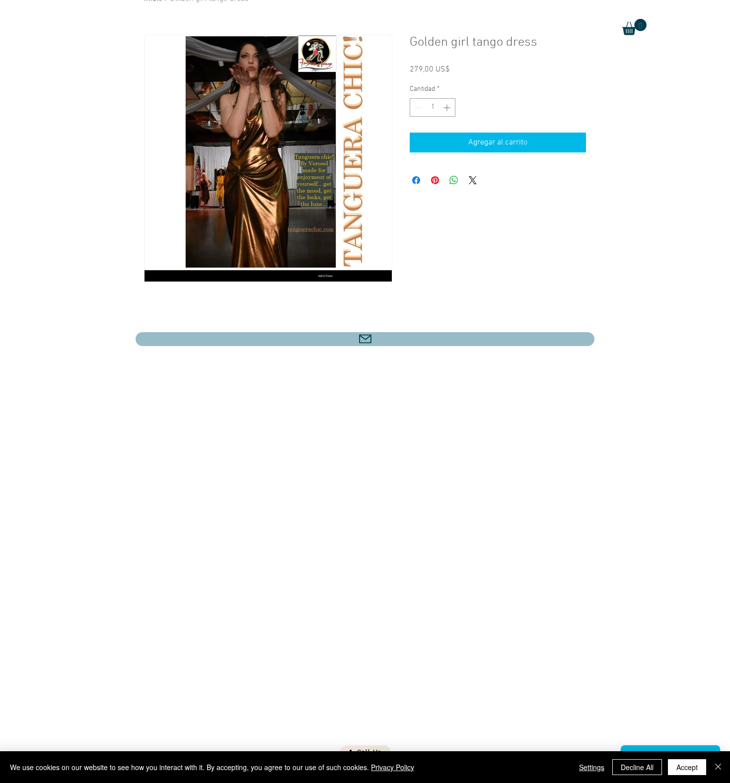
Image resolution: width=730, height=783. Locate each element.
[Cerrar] (718, 767)
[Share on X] (473, 180)
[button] (634, 27)
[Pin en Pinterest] (435, 180)
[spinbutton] (432, 107)
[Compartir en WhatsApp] (454, 180)
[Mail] (365, 339)
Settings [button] (591, 767)
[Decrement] (417, 107)
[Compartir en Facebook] (416, 180)
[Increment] (447, 107)
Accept (687, 767)
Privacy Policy (392, 767)
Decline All (637, 767)
